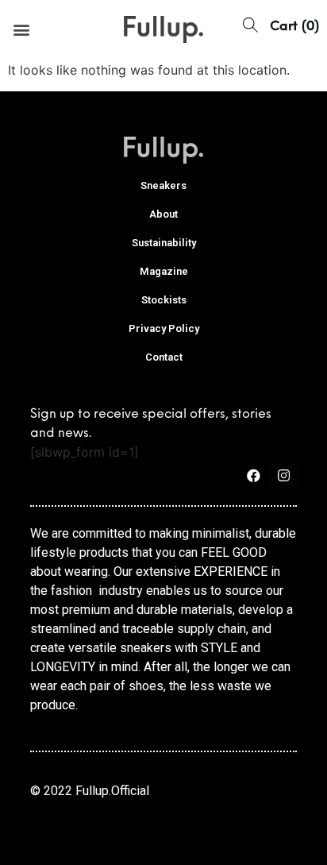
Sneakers (163, 185)
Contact (164, 357)
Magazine (164, 271)
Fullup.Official (112, 790)
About (163, 214)
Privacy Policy (164, 328)
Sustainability (164, 243)
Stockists (164, 300)
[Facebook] (253, 474)
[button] (21, 29)
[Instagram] (283, 474)
